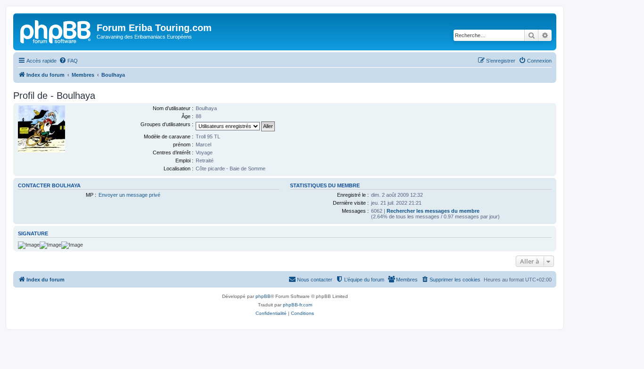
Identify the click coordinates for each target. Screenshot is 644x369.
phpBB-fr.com (297, 304)
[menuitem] (68, 60)
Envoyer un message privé (129, 195)
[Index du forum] (56, 31)
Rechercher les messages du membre (433, 211)
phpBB (263, 296)
